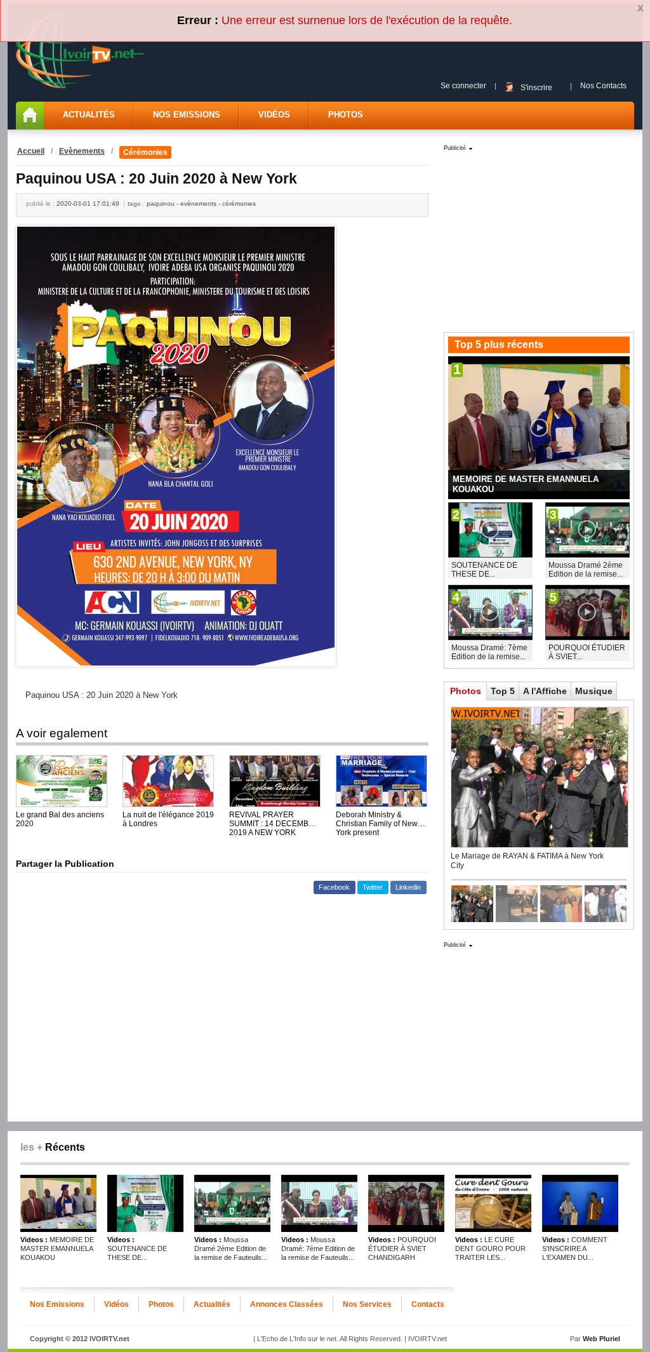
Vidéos (274, 114)
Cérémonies (145, 152)
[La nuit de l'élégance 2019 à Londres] (168, 781)
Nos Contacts (603, 85)
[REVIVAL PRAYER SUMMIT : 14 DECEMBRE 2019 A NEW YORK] (275, 781)
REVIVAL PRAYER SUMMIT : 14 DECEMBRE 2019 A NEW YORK (274, 819)
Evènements (82, 151)
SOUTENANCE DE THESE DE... (484, 570)
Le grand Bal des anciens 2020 (60, 819)
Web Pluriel (601, 1338)
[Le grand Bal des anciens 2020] (62, 781)
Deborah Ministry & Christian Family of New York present (377, 819)
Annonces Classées (286, 1304)
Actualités (89, 114)
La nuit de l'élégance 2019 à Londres (168, 819)
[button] (334, 887)
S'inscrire (536, 87)
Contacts (427, 1304)
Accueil (30, 151)
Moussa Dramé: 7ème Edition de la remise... (489, 652)
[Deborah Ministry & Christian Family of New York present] (381, 781)
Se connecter (463, 85)
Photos (345, 114)
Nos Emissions (186, 114)
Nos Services (367, 1304)
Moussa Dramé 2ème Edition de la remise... (585, 570)
